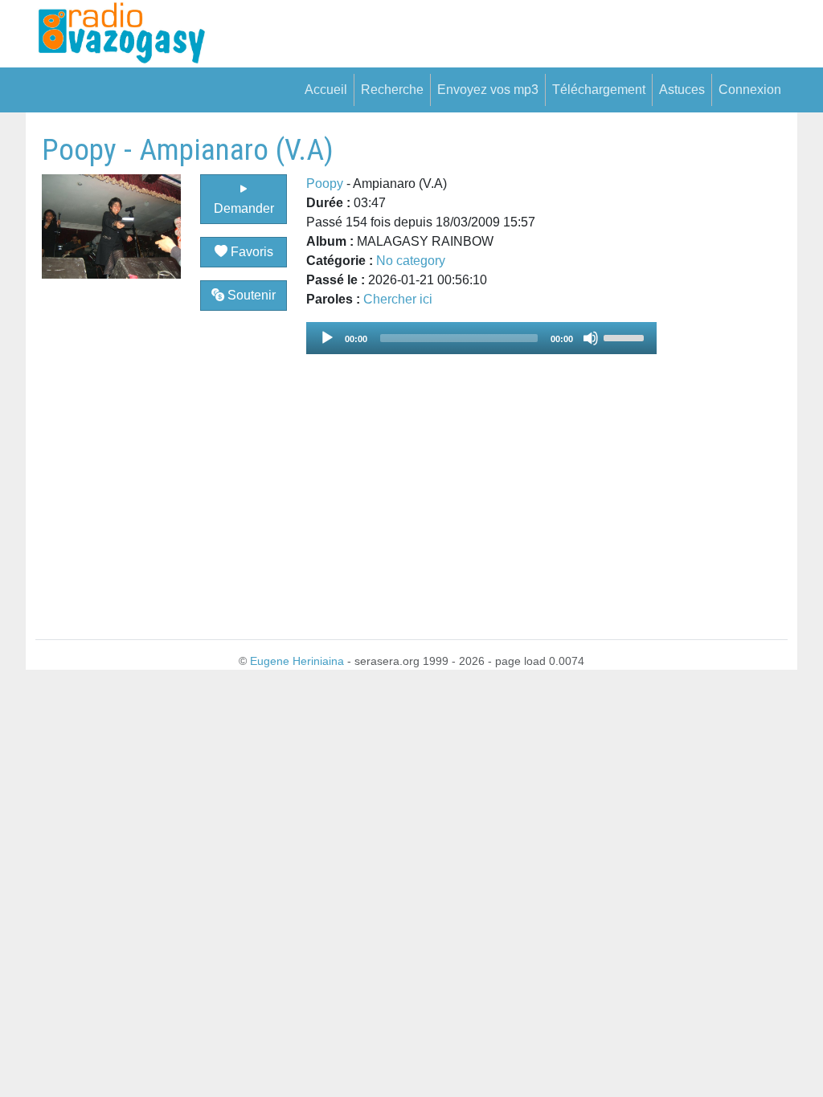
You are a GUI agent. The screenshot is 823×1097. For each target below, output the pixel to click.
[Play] (327, 338)
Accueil (326, 89)
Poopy (324, 183)
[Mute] (591, 338)
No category (410, 260)
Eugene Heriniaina (297, 661)
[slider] (626, 336)
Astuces (682, 89)
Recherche (392, 89)
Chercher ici (397, 299)
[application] (481, 338)
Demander (244, 208)
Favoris (250, 252)
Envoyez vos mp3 (487, 89)
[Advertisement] (722, 373)
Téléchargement (598, 89)
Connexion (750, 89)
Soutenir (250, 295)
